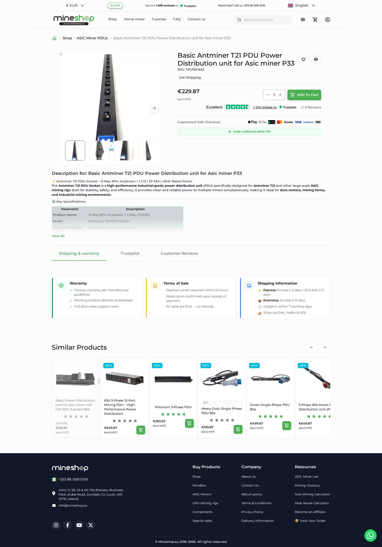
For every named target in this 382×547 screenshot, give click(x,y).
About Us (248, 477)
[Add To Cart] (140, 430)
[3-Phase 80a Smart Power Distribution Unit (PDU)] (319, 378)
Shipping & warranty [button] (79, 253)
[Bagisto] (74, 19)
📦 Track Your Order (310, 521)
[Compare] (303, 20)
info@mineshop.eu (72, 505)
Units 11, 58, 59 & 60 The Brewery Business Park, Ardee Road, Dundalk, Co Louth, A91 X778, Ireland (91, 494)
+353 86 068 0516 (73, 479)
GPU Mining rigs (205, 503)
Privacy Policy (252, 512)
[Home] (54, 38)
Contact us (196, 19)
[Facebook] (67, 525)
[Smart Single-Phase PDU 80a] (270, 378)
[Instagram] (56, 525)
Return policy (251, 494)
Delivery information (257, 521)
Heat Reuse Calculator (312, 503)
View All (58, 236)
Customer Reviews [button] (179, 253)
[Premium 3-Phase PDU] (173, 378)
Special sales (202, 521)
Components (203, 512)
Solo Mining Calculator (312, 494)
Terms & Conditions (256, 503)
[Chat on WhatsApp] (370, 535)
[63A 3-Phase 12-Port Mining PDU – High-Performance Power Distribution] (125, 378)
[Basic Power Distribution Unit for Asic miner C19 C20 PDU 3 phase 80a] (76, 378)
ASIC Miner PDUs (92, 38)
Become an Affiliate (310, 512)
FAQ (177, 19)
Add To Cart (308, 95)
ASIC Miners (202, 494)
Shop (112, 19)
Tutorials (159, 19)
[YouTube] (79, 525)
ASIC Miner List (306, 477)
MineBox (199, 485)
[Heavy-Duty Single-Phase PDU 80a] (222, 378)
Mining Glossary (307, 485)
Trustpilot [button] (129, 253)
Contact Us (250, 485)
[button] (75, 5)
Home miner (134, 19)
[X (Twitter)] (90, 525)
